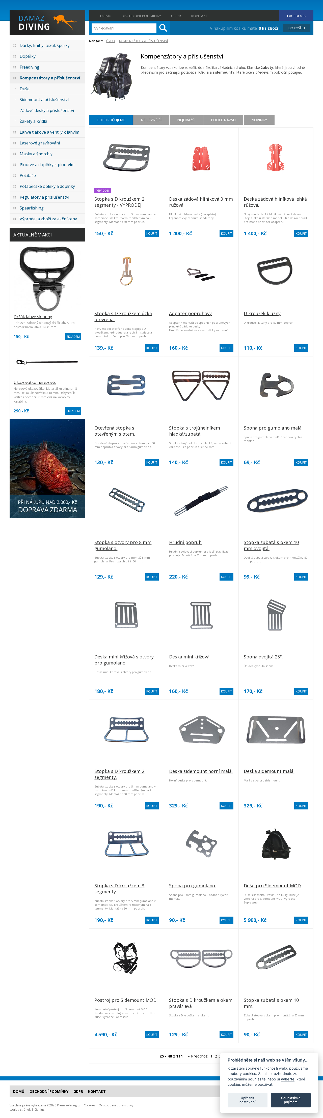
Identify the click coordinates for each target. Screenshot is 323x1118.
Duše (25, 89)
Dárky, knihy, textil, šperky (45, 45)
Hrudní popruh (185, 542)
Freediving (29, 67)
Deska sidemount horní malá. (201, 771)
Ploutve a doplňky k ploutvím (47, 164)
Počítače (28, 175)
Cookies (89, 1105)
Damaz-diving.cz (68, 1105)
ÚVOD (110, 41)
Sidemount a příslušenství (44, 99)
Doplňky (28, 56)
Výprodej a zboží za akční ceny (48, 219)
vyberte (287, 1079)
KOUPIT (151, 233)
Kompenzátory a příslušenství (50, 78)
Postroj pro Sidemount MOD (125, 1000)
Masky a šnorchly (36, 154)
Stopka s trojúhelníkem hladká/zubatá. (194, 431)
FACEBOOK (296, 15)
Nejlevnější (151, 119)
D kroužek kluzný (262, 313)
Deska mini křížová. (189, 657)
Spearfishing (32, 208)
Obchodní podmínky (141, 15)
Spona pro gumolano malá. (273, 428)
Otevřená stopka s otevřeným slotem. (114, 431)
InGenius (38, 1109)
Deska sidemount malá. (269, 771)
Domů (105, 15)
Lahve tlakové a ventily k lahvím (49, 132)
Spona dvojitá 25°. (263, 657)
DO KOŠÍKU (296, 28)
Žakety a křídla (33, 121)
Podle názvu (223, 119)
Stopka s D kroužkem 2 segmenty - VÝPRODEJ (119, 202)
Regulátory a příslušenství (44, 197)
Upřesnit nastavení (247, 1100)
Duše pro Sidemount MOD (272, 886)
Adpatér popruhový (190, 313)
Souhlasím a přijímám (291, 1100)
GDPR (176, 15)
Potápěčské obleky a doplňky (47, 186)
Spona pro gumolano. (192, 886)
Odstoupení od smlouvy (116, 1105)
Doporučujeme (111, 119)
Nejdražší (186, 119)
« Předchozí (198, 1056)
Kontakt (199, 15)
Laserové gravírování (40, 143)
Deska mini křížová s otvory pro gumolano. (124, 660)
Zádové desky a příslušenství (47, 110)
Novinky (259, 119)
